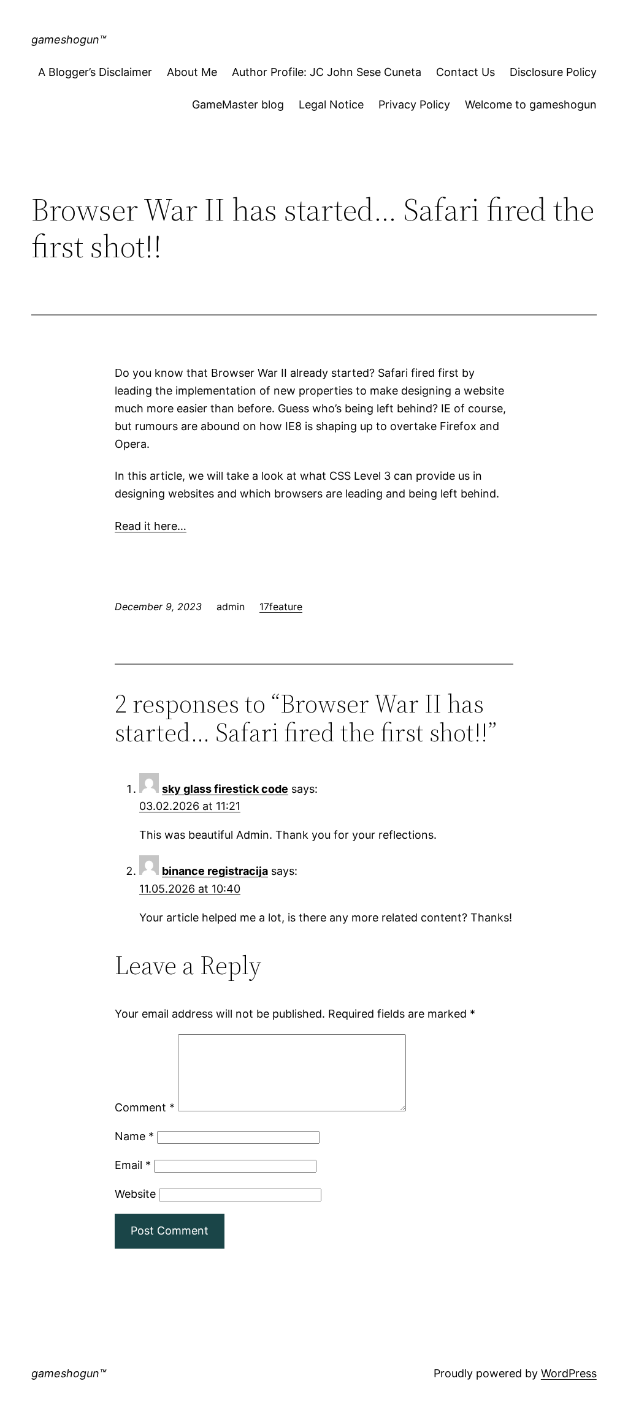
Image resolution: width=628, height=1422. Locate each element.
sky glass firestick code (225, 788)
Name (134, 1136)
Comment (145, 1107)
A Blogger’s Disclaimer (95, 72)
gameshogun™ (68, 39)
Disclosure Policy (553, 72)
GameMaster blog (238, 104)
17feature (280, 606)
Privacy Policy (414, 104)
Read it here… (150, 526)
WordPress (569, 1373)
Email (133, 1165)
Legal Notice (331, 104)
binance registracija (215, 870)
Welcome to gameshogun (531, 104)
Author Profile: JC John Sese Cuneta (326, 72)
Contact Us (465, 72)
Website (135, 1193)
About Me (192, 72)
